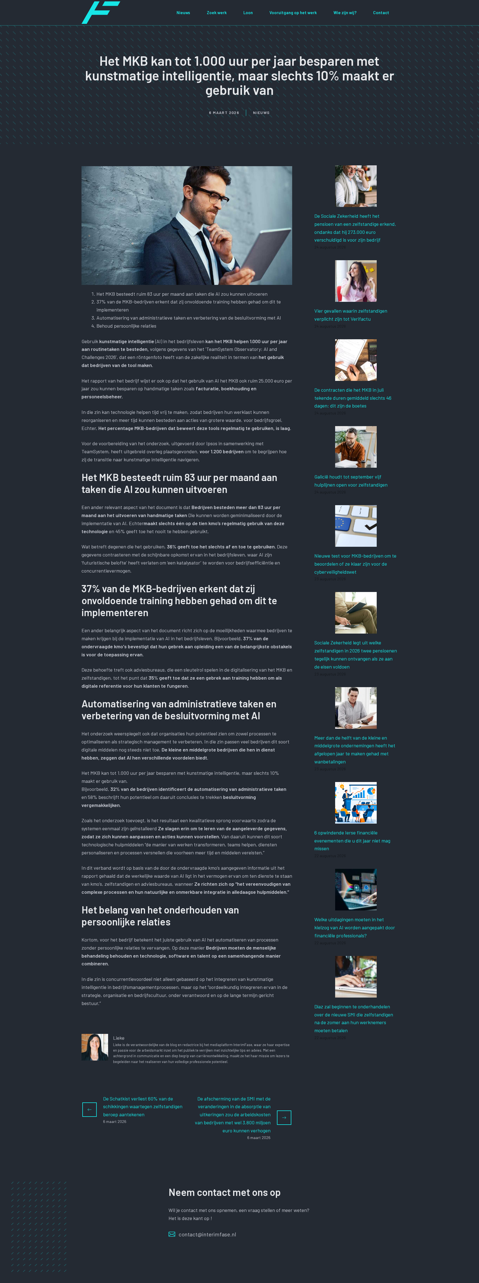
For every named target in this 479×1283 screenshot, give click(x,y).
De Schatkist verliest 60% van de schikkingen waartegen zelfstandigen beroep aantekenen (142, 1106)
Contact (381, 12)
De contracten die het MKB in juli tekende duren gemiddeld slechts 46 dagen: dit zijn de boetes (352, 398)
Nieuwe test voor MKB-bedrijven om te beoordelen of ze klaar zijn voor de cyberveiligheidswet (355, 564)
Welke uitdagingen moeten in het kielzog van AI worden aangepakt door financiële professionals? (354, 927)
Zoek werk (217, 12)
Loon (248, 12)
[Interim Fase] (100, 12)
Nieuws (183, 12)
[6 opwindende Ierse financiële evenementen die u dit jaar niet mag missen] (356, 819)
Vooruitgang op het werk (293, 12)
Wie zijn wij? (344, 12)
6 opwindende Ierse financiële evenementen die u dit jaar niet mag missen (352, 840)
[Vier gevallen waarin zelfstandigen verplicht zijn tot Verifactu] (356, 298)
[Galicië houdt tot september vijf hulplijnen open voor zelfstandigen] (356, 464)
